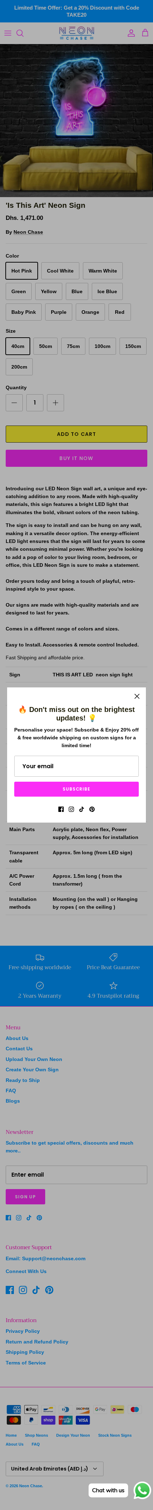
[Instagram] (71, 809)
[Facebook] (61, 809)
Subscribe (77, 789)
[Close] (137, 696)
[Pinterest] (92, 809)
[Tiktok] (81, 809)
